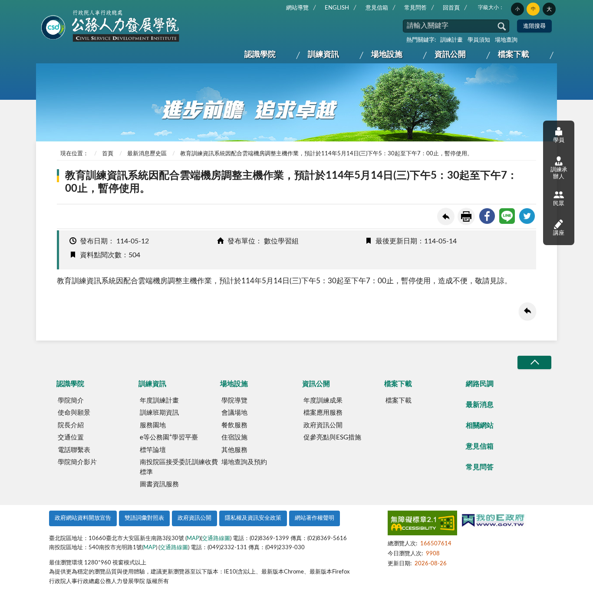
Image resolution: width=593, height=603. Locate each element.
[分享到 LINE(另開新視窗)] (507, 216)
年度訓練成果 (323, 400)
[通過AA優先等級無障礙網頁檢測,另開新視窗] (422, 525)
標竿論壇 (153, 450)
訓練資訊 (323, 55)
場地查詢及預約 (244, 462)
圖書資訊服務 (159, 484)
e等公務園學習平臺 (169, 437)
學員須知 (479, 40)
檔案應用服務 (323, 413)
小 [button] (517, 9)
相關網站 (480, 425)
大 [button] (549, 9)
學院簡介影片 (77, 462)
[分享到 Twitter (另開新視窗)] (527, 216)
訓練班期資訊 (159, 413)
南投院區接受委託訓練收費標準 (179, 467)
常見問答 (415, 8)
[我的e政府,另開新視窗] (493, 521)
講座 (558, 233)
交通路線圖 (216, 538)
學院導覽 (234, 400)
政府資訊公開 (323, 425)
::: (43, 6)
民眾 (558, 203)
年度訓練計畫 (159, 400)
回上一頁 (446, 216)
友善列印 (466, 216)
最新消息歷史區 (147, 154)
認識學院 (260, 55)
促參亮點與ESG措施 (332, 437)
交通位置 (71, 437)
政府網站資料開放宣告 (83, 518)
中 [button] (533, 9)
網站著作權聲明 (314, 518)
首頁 (107, 154)
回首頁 (451, 8)
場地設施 (386, 55)
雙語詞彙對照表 (144, 518)
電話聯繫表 (74, 450)
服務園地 (153, 425)
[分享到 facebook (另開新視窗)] (487, 216)
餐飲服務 (234, 425)
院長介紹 (71, 425)
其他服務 (234, 450)
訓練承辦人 (558, 173)
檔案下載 (513, 55)
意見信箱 (377, 8)
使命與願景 (74, 413)
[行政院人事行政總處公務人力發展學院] (110, 26)
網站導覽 (297, 8)
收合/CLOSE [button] (534, 362)
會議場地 (234, 413)
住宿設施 (234, 437)
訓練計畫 (451, 40)
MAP (193, 538)
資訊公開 (450, 55)
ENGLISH (337, 8)
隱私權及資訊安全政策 (253, 518)
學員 (558, 140)
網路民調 (480, 383)
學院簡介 (71, 400)
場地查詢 (506, 40)
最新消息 (480, 404)
